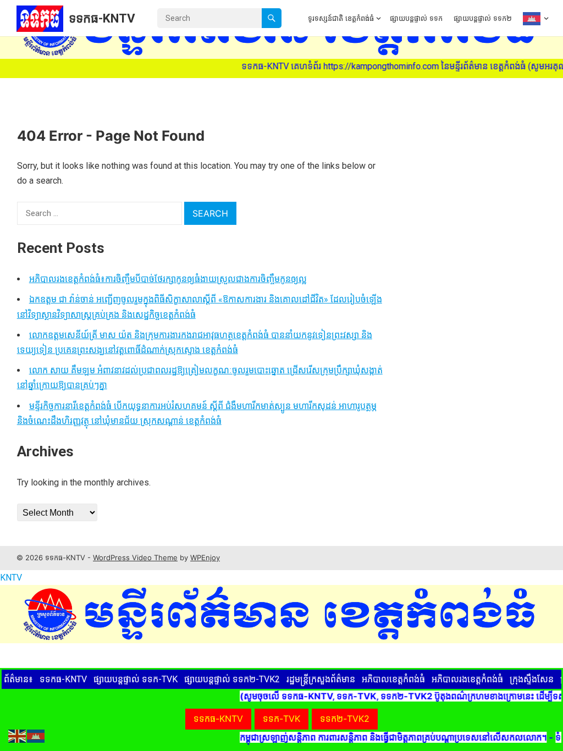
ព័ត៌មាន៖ (18, 679)
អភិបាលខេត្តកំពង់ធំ (393, 679)
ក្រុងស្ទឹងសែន (532, 679)
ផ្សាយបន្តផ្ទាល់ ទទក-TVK (135, 679)
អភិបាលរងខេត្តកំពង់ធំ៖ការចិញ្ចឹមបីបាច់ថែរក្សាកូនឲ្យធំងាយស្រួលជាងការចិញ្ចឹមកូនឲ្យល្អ (168, 279)
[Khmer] (533, 18)
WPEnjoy (205, 557)
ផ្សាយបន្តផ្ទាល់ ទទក (416, 18)
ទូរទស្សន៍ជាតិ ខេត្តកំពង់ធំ (341, 18)
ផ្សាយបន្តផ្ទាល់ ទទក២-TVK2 (232, 679)
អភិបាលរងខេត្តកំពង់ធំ (467, 679)
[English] (17, 735)
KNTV (11, 577)
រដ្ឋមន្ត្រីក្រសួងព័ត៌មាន (320, 679)
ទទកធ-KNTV (102, 18)
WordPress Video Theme (135, 557)
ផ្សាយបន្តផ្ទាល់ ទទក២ (483, 18)
